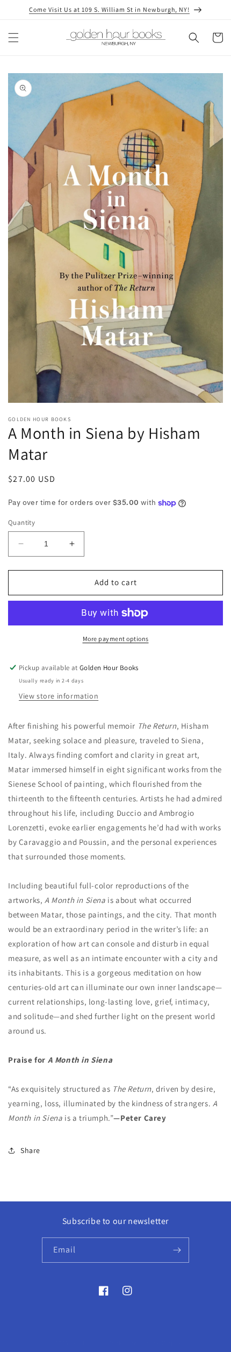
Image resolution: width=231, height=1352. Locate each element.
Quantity (21, 522)
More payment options (116, 639)
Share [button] (30, 1150)
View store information (58, 696)
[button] (13, 37)
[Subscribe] (177, 1250)
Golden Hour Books (98, 1343)
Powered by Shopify (154, 1343)
